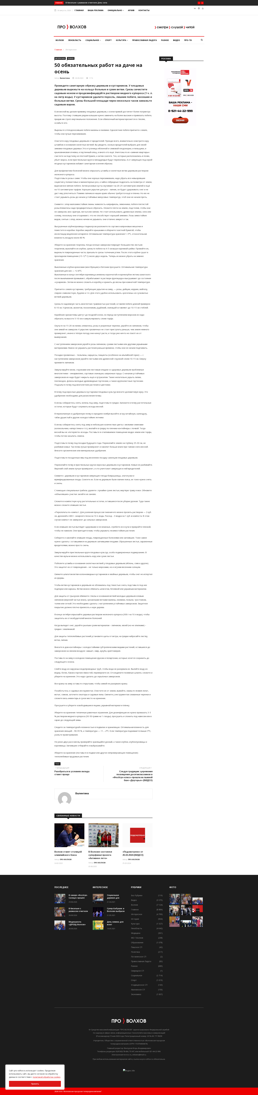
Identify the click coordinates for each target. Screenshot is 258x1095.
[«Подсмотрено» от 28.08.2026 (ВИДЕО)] (197, 914)
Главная (79, 10)
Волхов (60, 40)
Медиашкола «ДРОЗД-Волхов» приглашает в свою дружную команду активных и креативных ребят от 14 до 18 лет (120, 3)
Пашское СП (136, 947)
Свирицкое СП (137, 970)
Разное (165, 40)
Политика (135, 952)
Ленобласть (74, 40)
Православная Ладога (144, 40)
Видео (176, 40)
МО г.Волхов (137, 937)
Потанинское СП (138, 956)
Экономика (136, 994)
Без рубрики (136, 895)
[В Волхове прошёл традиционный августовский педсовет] (197, 926)
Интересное (71, 49)
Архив (131, 10)
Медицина (135, 933)
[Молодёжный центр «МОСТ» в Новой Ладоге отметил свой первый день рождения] (174, 914)
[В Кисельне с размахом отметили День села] (60, 912)
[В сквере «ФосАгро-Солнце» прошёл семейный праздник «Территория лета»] (60, 899)
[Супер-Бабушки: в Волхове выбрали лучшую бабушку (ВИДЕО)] (99, 912)
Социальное (92, 40)
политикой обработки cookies (46, 1077)
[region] (34, 1077)
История (135, 919)
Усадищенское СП (139, 985)
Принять (35, 1083)
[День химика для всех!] (99, 925)
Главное (135, 909)
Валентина (65, 78)
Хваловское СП (138, 989)
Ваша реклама (95, 10)
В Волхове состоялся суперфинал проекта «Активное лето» (100, 855)
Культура (121, 40)
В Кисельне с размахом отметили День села (78, 911)
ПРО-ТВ (188, 40)
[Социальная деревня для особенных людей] (99, 899)
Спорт (108, 40)
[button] (199, 3)
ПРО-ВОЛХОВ (65, 859)
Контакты (144, 10)
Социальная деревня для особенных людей (116, 898)
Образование (137, 942)
